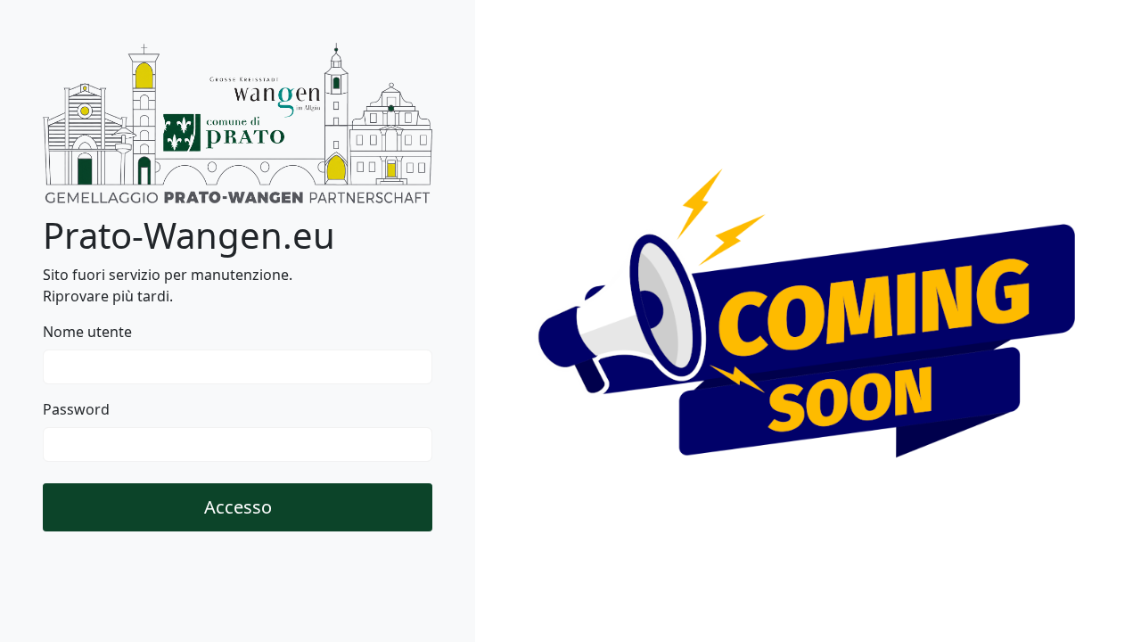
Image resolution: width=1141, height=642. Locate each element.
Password (76, 409)
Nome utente (87, 332)
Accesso (238, 507)
